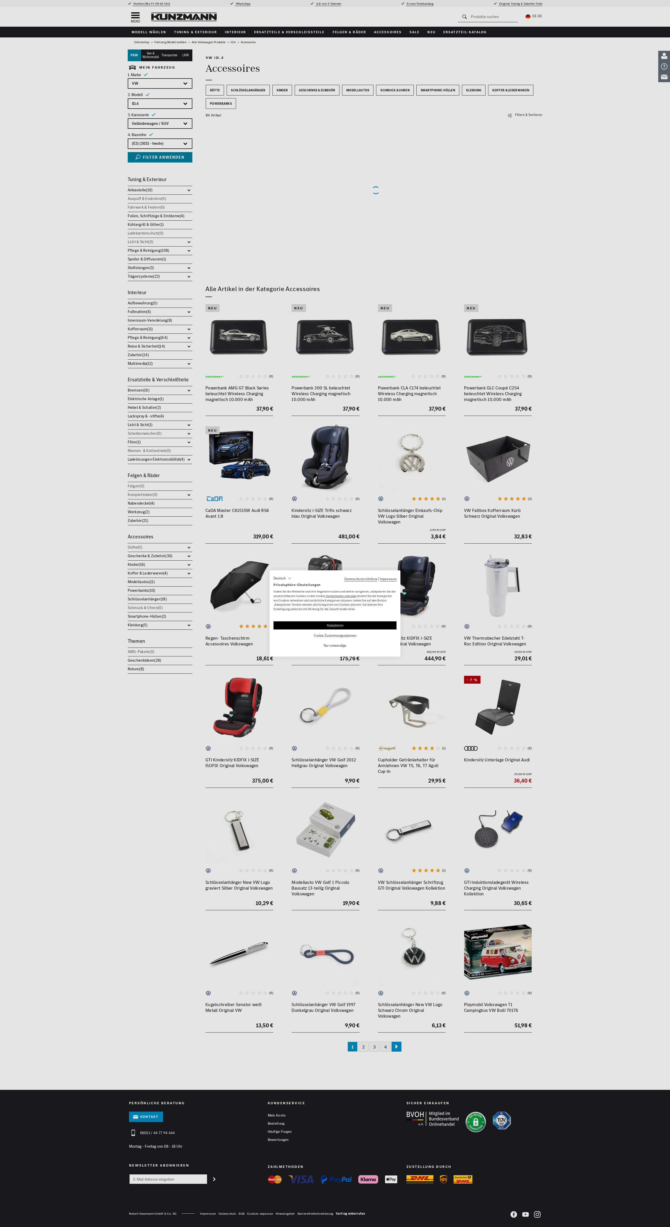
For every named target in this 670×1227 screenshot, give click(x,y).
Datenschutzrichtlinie (360, 579)
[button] (282, 578)
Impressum (388, 579)
